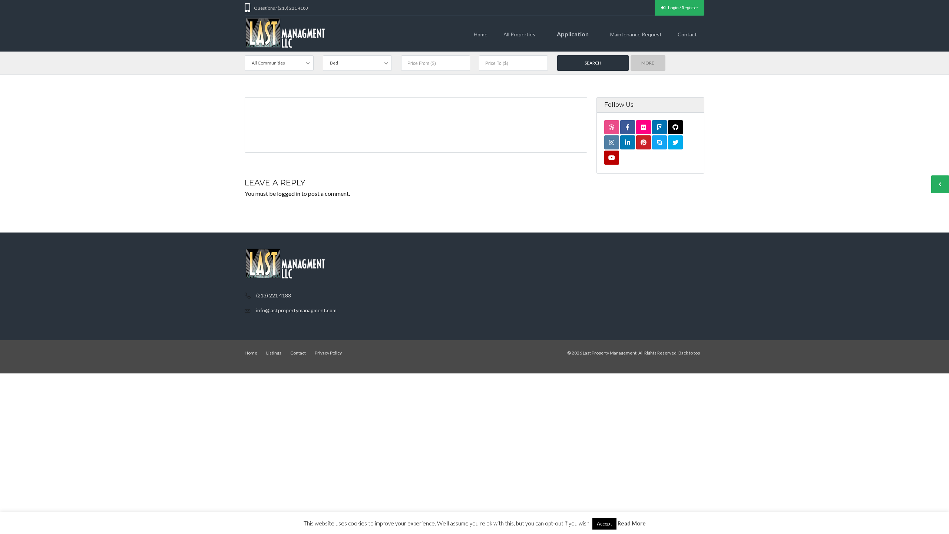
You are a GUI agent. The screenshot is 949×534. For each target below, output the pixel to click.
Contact (687, 34)
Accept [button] (604, 524)
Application (573, 33)
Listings (273, 353)
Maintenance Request (636, 34)
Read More (632, 523)
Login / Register (682, 7)
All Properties (519, 34)
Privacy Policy (328, 353)
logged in (288, 193)
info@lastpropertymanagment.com (296, 310)
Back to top (689, 353)
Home (480, 34)
